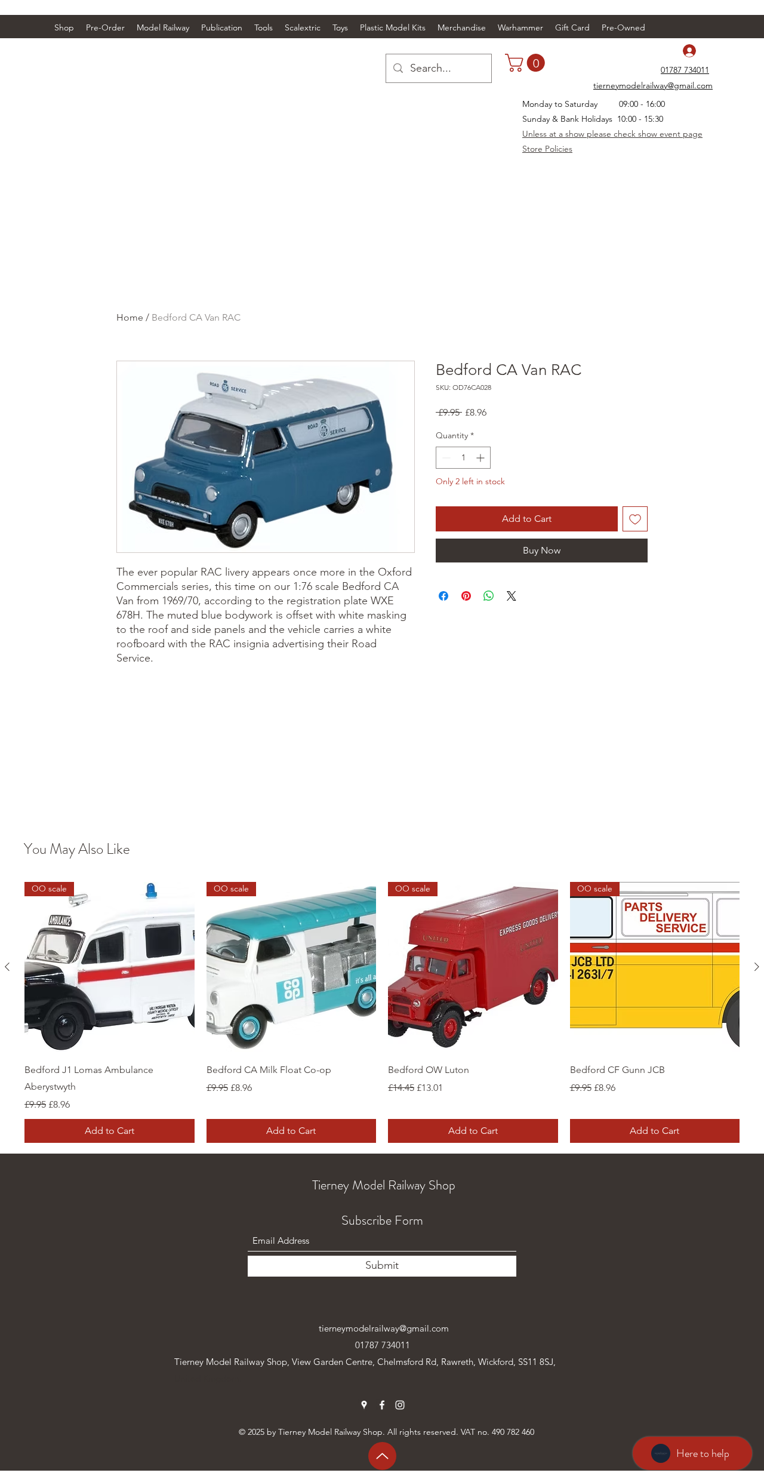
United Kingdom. (208, 1378)
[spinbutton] (463, 457)
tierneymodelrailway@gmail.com (384, 1328)
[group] (382, 1012)
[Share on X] (511, 596)
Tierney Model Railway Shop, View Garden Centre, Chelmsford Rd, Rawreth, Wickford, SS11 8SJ (363, 1361)
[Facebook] (382, 1405)
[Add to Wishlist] (635, 518)
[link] (527, 63)
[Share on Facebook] (443, 596)
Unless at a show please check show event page (612, 133)
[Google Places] (364, 1405)
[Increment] (481, 457)
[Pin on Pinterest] (466, 596)
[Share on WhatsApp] (489, 596)
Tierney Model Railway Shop (383, 1185)
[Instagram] (400, 1405)
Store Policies (547, 148)
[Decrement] (445, 457)
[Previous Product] (7, 967)
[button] (163, 27)
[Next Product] (757, 967)
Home (129, 317)
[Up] (382, 1456)
